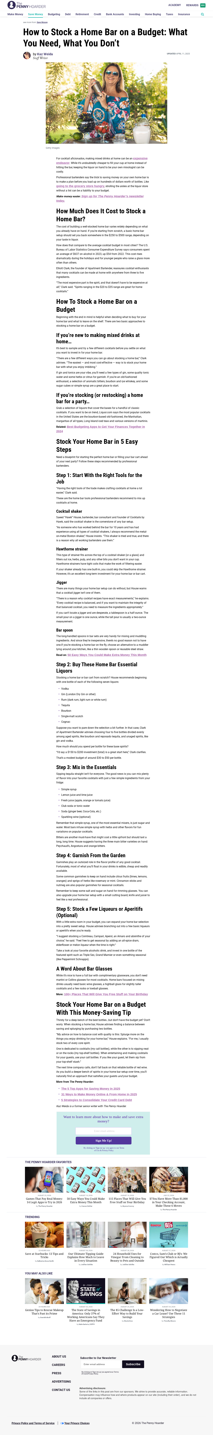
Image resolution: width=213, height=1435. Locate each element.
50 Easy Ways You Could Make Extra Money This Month (107, 655)
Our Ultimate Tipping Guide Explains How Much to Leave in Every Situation (85, 1257)
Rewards (195, 5)
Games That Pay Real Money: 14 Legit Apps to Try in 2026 (44, 1200)
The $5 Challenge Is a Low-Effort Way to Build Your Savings (127, 1313)
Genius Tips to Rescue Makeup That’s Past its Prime (44, 1311)
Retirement (82, 14)
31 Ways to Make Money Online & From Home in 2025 (99, 1094)
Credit (97, 14)
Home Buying (153, 14)
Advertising (61, 1381)
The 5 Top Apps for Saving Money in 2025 (90, 1088)
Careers (58, 1365)
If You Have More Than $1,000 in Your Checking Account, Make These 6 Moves (169, 1202)
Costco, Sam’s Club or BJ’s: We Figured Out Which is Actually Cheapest (169, 1257)
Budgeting (54, 14)
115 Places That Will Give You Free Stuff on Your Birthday (127, 1200)
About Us (59, 1356)
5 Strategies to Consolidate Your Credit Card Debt (96, 1100)
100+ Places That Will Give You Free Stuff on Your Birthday (106, 994)
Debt (68, 14)
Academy (174, 5)
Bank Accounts (115, 14)
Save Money (35, 14)
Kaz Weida (45, 54)
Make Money (15, 14)
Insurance (184, 14)
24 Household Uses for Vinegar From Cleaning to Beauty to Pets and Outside (127, 1257)
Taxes (169, 14)
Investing (134, 14)
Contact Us (61, 1390)
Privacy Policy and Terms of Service (33, 1423)
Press (56, 1373)
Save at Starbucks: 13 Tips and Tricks (44, 1255)
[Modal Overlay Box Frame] (103, 1133)
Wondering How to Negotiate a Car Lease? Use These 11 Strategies (168, 1313)
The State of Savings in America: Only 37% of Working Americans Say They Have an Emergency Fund (86, 1315)
